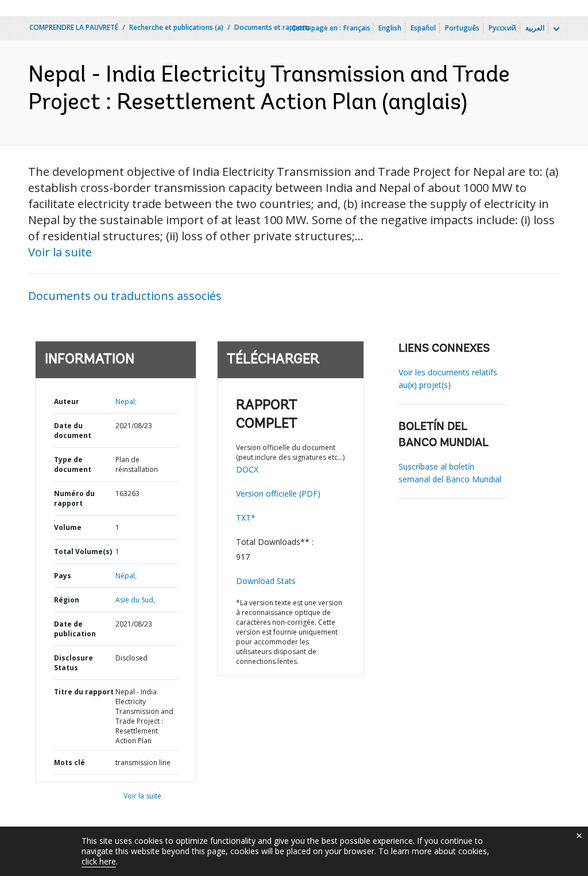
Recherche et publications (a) (176, 27)
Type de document (72, 464)
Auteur (66, 401)
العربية (534, 28)
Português (462, 28)
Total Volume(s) (83, 551)
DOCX (247, 469)
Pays (62, 576)
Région (66, 600)
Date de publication (75, 629)
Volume (68, 527)
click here (99, 861)
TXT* (246, 517)
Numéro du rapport (74, 498)
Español (423, 28)
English (389, 28)
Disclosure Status (73, 663)
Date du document (72, 430)
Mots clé (69, 762)
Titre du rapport (84, 692)
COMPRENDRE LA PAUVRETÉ (73, 27)
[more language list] (555, 29)
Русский (502, 28)
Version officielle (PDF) (278, 493)
